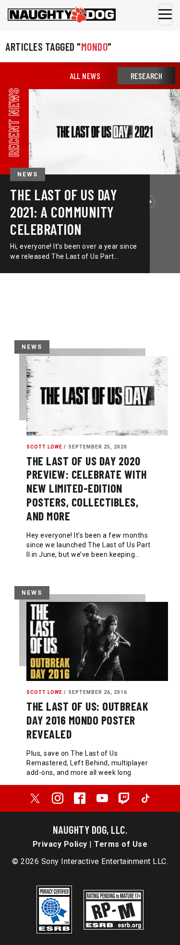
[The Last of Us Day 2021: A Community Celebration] (104, 131)
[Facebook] (79, 798)
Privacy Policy (60, 844)
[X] (35, 798)
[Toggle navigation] (165, 14)
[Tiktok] (145, 798)
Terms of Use (120, 844)
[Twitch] (124, 798)
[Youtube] (102, 798)
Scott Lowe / (46, 446)
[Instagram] (57, 798)
